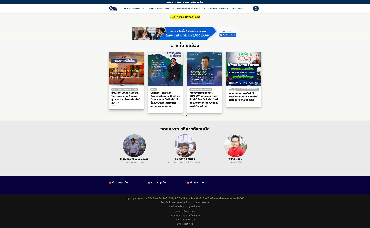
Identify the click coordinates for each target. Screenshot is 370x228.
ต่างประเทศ (197, 182)
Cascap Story (181, 8)
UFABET (118, 165)
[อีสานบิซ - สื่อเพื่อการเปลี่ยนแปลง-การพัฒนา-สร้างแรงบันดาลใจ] (114, 8)
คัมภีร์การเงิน (193, 8)
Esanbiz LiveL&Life (165, 8)
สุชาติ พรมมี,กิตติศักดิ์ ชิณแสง (185, 216)
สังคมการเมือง (121, 182)
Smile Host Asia (185, 224)
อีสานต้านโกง (212, 8)
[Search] (256, 8)
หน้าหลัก (127, 8)
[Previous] (107, 76)
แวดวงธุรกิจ (158, 182)
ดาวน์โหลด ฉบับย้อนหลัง (227, 8)
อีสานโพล (202, 8)
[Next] (263, 76)
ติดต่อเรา (241, 8)
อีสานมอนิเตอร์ (137, 8)
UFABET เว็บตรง (134, 165)
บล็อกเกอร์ (150, 8)
